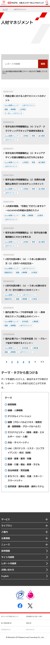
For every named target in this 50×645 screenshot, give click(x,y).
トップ (5, 9)
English (5, 576)
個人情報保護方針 (6, 623)
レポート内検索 (8, 563)
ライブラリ (6, 525)
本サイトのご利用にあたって (9, 616)
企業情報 (5, 538)
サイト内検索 (7, 557)
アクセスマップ (5, 629)
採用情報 (5, 551)
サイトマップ (30, 629)
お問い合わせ (7, 569)
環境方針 (28, 623)
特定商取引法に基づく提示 (34, 616)
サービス (5, 519)
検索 (43, 64)
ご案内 (4, 532)
